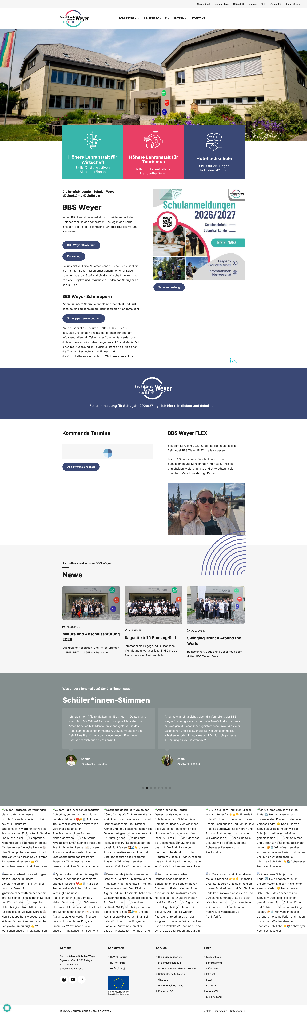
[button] (4, 85)
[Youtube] (73, 980)
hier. (213, 473)
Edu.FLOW (212, 985)
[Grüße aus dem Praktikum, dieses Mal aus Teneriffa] (230, 838)
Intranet (252, 4)
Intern (179, 18)
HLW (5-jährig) (118, 956)
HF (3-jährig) (117, 968)
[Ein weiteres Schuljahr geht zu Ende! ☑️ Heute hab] (281, 838)
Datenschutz (237, 1010)
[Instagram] (82, 980)
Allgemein (73, 626)
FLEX (263, 4)
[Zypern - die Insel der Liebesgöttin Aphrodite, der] (77, 838)
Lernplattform (222, 4)
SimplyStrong (292, 4)
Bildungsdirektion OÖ (170, 956)
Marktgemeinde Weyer (171, 985)
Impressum (220, 1010)
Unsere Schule (155, 18)
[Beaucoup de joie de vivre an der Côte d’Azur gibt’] (128, 838)
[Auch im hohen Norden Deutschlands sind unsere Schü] (179, 838)
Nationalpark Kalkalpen (171, 974)
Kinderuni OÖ (166, 991)
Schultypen (127, 18)
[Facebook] (64, 980)
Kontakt (198, 18)
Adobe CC (275, 4)
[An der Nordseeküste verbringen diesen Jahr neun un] (26, 838)
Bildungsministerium (169, 962)
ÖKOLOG (163, 979)
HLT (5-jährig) (118, 962)
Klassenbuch (203, 4)
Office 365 (238, 4)
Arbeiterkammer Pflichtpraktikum (177, 968)
